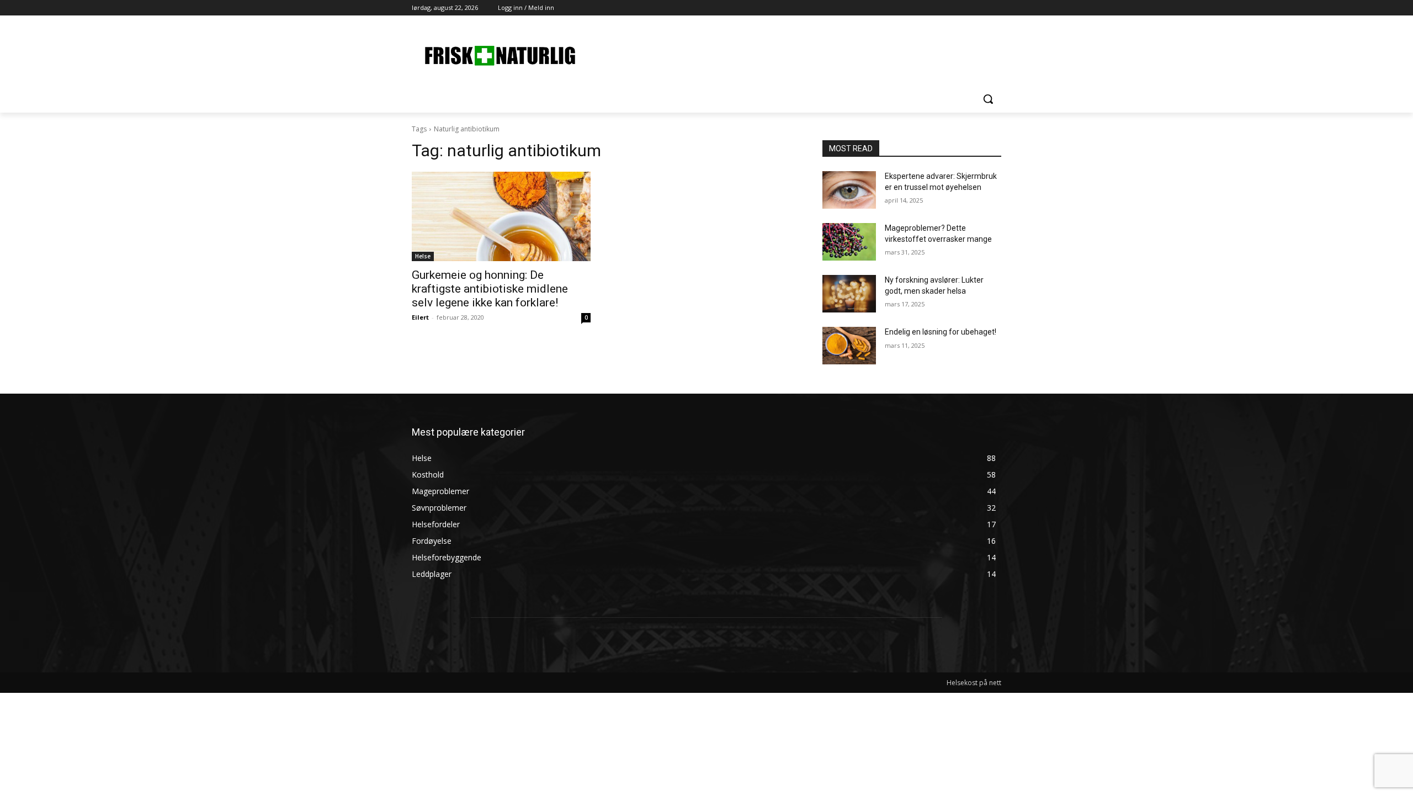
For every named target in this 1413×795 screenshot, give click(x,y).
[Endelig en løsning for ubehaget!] (849, 345)
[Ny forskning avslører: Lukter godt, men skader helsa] (849, 293)
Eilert (420, 317)
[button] (988, 99)
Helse (423, 256)
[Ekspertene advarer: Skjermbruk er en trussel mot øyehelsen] (849, 190)
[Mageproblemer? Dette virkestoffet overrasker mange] (849, 242)
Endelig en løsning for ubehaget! (940, 331)
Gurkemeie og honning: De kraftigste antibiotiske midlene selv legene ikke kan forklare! (490, 288)
